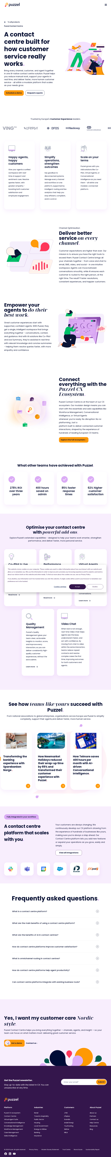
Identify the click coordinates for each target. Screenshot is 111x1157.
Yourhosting (68, 1126)
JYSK (66, 1113)
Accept (77, 587)
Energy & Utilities (40, 1129)
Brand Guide (78, 1149)
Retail (36, 1113)
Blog (91, 1129)
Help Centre (94, 1122)
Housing (37, 1122)
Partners (93, 1116)
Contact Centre (10, 1116)
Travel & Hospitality (41, 1116)
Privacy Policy (33, 1149)
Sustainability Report (92, 1149)
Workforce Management (13, 1129)
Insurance (38, 1136)
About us (93, 1113)
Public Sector (39, 1119)
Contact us (94, 1119)
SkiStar (66, 1129)
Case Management (11, 1132)
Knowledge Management (13, 1126)
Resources (94, 1126)
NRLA (66, 1132)
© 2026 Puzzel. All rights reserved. (15, 1149)
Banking (37, 1132)
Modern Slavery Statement (50, 1149)
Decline (95, 587)
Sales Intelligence (10, 1136)
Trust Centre (66, 1149)
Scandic (67, 1119)
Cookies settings (60, 587)
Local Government (41, 1126)
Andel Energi (68, 1122)
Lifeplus (67, 1116)
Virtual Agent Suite (11, 1119)
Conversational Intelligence (14, 1122)
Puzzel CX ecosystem (12, 1113)
